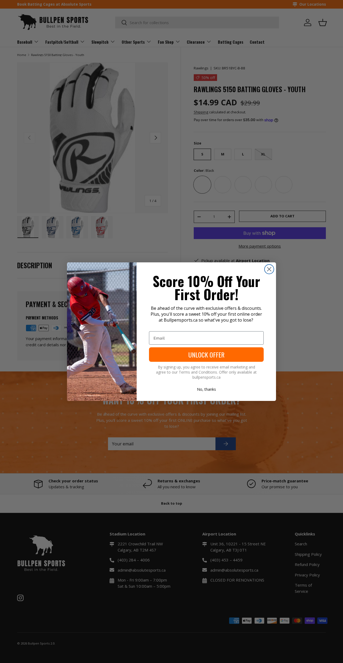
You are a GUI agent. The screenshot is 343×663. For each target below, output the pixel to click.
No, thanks (206, 389)
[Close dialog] (269, 269)
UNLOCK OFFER (206, 354)
